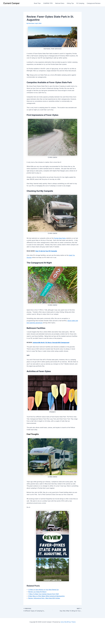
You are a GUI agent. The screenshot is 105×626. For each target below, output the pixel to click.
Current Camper (11, 3)
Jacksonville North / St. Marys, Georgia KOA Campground (51, 342)
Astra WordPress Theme (68, 622)
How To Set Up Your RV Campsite (46, 251)
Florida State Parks (60, 238)
